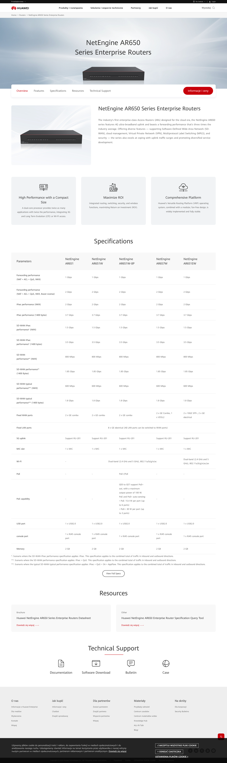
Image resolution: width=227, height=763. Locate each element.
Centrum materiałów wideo (145, 716)
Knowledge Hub (140, 721)
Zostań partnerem (100, 707)
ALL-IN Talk (139, 725)
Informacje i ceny (59, 707)
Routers (22, 15)
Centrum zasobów (141, 711)
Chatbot (55, 711)
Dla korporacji (181, 707)
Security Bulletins (182, 711)
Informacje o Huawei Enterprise (24, 707)
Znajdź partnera (99, 711)
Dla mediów (16, 711)
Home (13, 15)
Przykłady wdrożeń (142, 707)
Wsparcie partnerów (101, 716)
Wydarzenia (16, 716)
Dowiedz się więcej (117, 751)
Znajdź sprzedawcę (60, 716)
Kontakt (14, 721)
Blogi (136, 730)
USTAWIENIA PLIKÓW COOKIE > (171, 757)
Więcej (14, 725)
